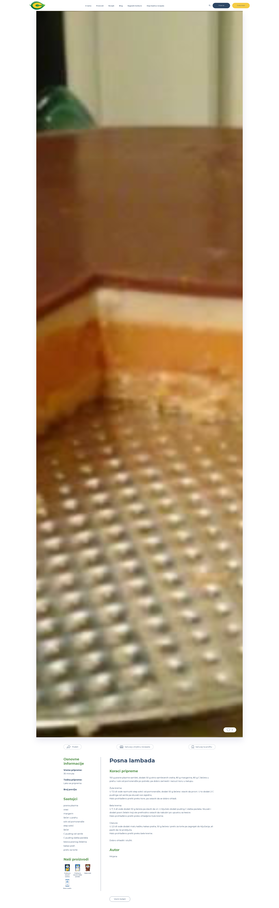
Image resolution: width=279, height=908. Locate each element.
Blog (121, 6)
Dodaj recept (241, 5)
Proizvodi (100, 6)
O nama (88, 6)
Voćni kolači (120, 899)
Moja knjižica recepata (155, 6)
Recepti (111, 6)
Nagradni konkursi (135, 6)
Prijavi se (221, 5)
